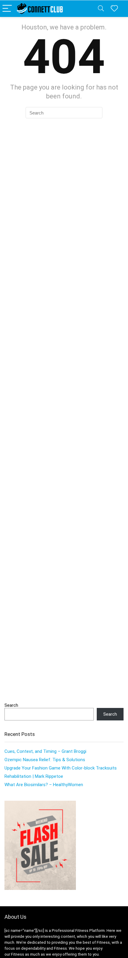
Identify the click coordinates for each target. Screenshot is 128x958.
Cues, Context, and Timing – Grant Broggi (45, 751)
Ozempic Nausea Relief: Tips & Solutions (44, 759)
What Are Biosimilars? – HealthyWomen (43, 784)
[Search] (101, 9)
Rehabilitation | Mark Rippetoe (33, 776)
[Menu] (7, 9)
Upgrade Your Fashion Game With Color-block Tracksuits (60, 768)
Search (11, 705)
